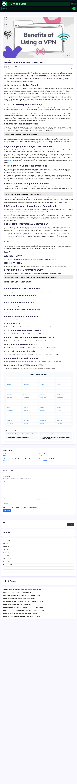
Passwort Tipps (25, 407)
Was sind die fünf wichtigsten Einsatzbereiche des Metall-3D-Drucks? (22, 616)
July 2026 (5, 543)
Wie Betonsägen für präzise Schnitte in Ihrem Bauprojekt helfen (20, 613)
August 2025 (6, 571)
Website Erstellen (25, 410)
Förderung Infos (59, 384)
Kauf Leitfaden (25, 381)
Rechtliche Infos (9, 384)
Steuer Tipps (58, 394)
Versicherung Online (60, 387)
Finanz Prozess (42, 381)
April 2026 (6, 552)
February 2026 (7, 558)
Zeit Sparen (25, 394)
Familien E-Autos (42, 394)
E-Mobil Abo (58, 381)
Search (4, 522)
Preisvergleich (9, 381)
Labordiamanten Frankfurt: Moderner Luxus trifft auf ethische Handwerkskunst (24, 601)
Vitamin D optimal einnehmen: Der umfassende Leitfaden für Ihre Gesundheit (56, 438)
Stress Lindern (42, 423)
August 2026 (6, 540)
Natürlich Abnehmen (43, 420)
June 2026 (6, 546)
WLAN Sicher (25, 413)
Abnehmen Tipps (59, 400)
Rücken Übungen (9, 400)
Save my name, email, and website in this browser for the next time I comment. (20, 507)
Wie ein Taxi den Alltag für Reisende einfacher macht (17, 604)
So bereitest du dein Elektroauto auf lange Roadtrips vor (18, 592)
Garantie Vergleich (26, 384)
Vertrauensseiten (9, 387)
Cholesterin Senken (43, 397)
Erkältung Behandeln (10, 423)
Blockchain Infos (42, 410)
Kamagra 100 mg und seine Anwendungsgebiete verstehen (19, 598)
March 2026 (6, 555)
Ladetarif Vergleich (26, 397)
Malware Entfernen (43, 413)
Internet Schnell (59, 410)
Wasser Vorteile (25, 423)
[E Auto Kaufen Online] (4, 4)
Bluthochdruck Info (26, 420)
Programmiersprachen (10, 410)
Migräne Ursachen (59, 420)
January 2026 (6, 562)
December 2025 (7, 565)
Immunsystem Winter (60, 397)
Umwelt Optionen (42, 387)
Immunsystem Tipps (9, 420)
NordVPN (9, 160)
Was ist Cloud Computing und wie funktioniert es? (20, 433)
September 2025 (7, 568)
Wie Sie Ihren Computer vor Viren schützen (18, 437)
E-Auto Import (25, 387)
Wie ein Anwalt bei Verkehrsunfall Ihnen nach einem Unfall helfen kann (22, 589)
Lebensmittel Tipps (59, 423)
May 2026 (5, 549)
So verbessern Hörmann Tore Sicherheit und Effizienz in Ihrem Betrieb (22, 595)
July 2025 (5, 574)
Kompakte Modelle (9, 397)
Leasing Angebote (9, 394)
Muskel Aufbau (25, 400)
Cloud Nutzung (42, 407)
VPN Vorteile (8, 407)
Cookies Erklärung (59, 413)
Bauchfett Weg (42, 400)
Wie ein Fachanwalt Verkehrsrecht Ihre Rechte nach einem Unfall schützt (23, 607)
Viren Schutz (59, 407)
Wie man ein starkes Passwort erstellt (51, 433)
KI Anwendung (9, 413)
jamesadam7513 (13, 66)
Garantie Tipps (42, 384)
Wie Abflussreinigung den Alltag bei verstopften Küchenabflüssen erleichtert (24, 610)
